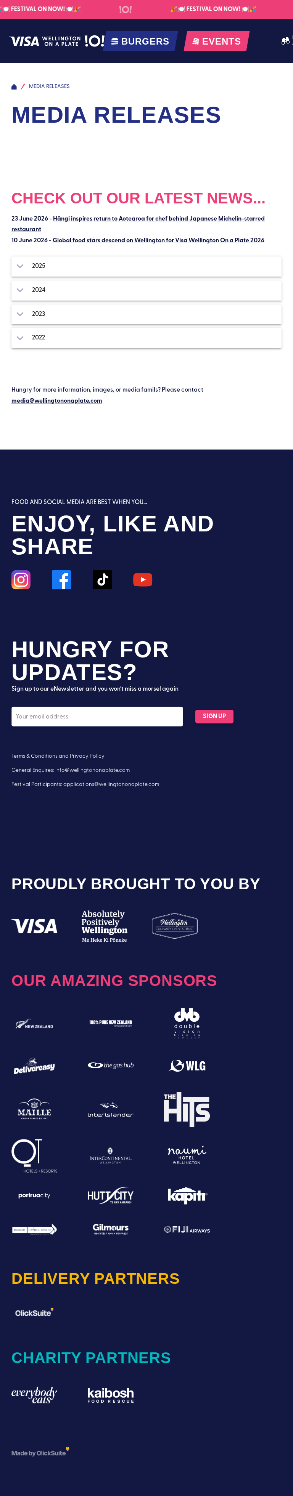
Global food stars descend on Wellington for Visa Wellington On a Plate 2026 (158, 241)
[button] (146, 266)
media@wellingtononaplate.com (56, 401)
